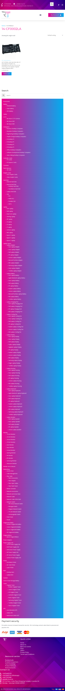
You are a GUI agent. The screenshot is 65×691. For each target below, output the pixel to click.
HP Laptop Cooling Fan (14, 324)
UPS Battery (10, 111)
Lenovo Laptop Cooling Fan (15, 329)
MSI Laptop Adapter (13, 263)
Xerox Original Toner (14, 605)
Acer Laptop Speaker (14, 419)
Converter (6, 165)
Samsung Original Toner (15, 600)
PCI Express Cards (11, 162)
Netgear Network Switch (14, 509)
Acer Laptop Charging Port (15, 303)
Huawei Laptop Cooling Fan (15, 326)
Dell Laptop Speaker (13, 424)
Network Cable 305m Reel (14, 499)
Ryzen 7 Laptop (11, 240)
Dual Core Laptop (11, 214)
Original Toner (11, 585)
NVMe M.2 (11, 198)
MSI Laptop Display (13, 358)
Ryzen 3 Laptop (11, 235)
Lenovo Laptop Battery (14, 291)
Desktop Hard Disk (13, 186)
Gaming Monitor (11, 453)
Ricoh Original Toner (13, 597)
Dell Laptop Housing (13, 375)
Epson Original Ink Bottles (13, 529)
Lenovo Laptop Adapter (14, 257)
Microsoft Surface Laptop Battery (17, 294)
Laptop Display (11, 335)
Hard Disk (6, 180)
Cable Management (12, 473)
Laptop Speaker (11, 417)
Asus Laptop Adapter (14, 249)
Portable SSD (11, 201)
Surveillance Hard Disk (14, 189)
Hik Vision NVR (10, 124)
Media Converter (11, 488)
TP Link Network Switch (14, 512)
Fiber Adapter (12, 480)
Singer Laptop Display (14, 363)
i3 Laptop (9, 222)
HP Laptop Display (13, 350)
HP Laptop (9, 219)
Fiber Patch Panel (13, 486)
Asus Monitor (10, 447)
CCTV (4, 117)
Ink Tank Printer (11, 565)
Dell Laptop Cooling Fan (14, 321)
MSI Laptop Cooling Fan (14, 332)
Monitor (5, 432)
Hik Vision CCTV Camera (13, 118)
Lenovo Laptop (11, 230)
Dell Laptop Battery (13, 283)
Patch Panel (10, 517)
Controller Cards (7, 158)
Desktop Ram (10, 572)
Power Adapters (7, 540)
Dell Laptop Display (13, 342)
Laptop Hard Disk (11, 191)
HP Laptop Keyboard (13, 401)
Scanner (5, 578)
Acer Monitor (10, 445)
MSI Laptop (10, 232)
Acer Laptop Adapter (13, 247)
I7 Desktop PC (10, 144)
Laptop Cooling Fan (12, 314)
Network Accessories (12, 491)
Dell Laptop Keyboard (14, 398)
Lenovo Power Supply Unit (14, 557)
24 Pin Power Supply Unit (13, 544)
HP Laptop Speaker (13, 427)
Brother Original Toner (14, 587)
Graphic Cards (7, 173)
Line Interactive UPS (12, 610)
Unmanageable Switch (14, 514)
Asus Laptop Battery (13, 280)
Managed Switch (12, 506)
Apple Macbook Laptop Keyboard (17, 393)
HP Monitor (10, 455)
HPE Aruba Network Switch (15, 503)
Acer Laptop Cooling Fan (15, 316)
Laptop (5, 207)
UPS (4, 608)
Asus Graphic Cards (12, 174)
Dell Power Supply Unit (13, 547)
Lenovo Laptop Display (14, 355)
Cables (5, 114)
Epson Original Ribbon (13, 537)
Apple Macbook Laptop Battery (16, 278)
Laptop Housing (11, 368)
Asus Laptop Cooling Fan (15, 319)
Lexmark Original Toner (14, 595)
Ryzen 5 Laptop (11, 238)
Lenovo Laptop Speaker (14, 429)
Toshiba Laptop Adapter (14, 271)
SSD (8, 194)
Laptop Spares (7, 243)
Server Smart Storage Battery (11, 580)
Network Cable (11, 496)
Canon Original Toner (14, 589)
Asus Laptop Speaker (14, 421)
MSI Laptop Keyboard (14, 409)
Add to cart (6, 73)
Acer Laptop (10, 208)
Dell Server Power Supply (13, 549)
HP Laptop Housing (13, 378)
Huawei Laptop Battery (14, 288)
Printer (5, 560)
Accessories (6, 101)
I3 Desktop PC (10, 139)
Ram (4, 570)
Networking (6, 469)
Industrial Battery (11, 106)
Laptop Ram (10, 575)
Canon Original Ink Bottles (14, 527)
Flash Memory (7, 168)
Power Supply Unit (8, 543)
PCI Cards (9, 160)
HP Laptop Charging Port (15, 309)
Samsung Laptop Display (15, 360)
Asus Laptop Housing (14, 373)
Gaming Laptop (11, 216)
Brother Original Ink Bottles (14, 524)
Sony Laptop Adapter (14, 268)
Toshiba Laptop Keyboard (15, 414)
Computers (6, 127)
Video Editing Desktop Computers (16, 155)
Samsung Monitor (11, 461)
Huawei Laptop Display (14, 352)
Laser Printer (10, 567)
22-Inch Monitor (11, 437)
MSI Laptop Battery (13, 296)
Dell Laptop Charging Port (15, 306)
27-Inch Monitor (11, 442)
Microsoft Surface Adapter (15, 260)
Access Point (10, 471)
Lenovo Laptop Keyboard (15, 406)
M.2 (9, 196)
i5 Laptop (9, 224)
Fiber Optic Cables (13, 483)
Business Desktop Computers (15, 128)
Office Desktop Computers (14, 150)
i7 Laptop (9, 227)
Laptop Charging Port (12, 302)
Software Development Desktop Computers (18, 152)
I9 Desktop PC (10, 147)
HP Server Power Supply (13, 555)
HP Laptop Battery (13, 286)
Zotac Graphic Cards (12, 177)
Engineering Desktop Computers (15, 134)
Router (8, 519)
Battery (5, 104)
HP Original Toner (13, 592)
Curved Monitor (11, 450)
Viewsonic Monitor (12, 463)
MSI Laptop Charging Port (15, 311)
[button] (40, 15)
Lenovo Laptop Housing (14, 381)
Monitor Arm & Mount (9, 466)
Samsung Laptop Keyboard (15, 412)
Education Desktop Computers (15, 131)
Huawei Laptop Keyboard (15, 404)
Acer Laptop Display (13, 336)
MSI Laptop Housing (13, 383)
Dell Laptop (10, 211)
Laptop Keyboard (11, 389)
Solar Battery (10, 108)
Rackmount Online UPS (13, 615)
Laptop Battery (11, 273)
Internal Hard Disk (11, 184)
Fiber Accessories (13, 478)
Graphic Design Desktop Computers (16, 136)
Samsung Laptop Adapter (15, 265)
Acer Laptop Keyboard (14, 390)
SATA (9, 204)
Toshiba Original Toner (14, 603)
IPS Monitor (10, 458)
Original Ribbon (7, 535)
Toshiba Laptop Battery (14, 299)
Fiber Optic (9, 476)
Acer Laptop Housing (14, 370)
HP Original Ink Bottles (13, 532)
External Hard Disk (12, 182)
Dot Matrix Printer (11, 562)
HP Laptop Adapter (13, 255)
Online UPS (10, 613)
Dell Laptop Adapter (13, 252)
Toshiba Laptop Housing (15, 386)
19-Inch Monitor (11, 434)
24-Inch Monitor (11, 439)
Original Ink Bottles (8, 522)
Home (3, 25)
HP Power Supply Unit (12, 552)
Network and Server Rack (13, 494)
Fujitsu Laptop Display (14, 344)
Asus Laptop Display (13, 339)
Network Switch (11, 502)
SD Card (9, 170)
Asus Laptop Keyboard (14, 396)
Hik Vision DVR (10, 121)
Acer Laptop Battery (13, 275)
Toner (5, 583)
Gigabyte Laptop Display (14, 347)
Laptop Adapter (11, 245)
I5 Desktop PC (10, 142)
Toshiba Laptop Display (14, 365)
